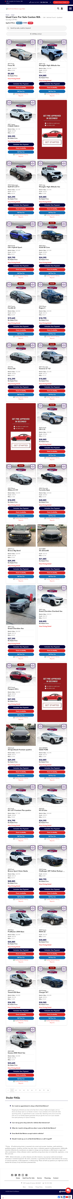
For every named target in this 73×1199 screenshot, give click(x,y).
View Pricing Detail (14, 78)
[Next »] (48, 1090)
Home (18, 1178)
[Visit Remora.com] (63, 1192)
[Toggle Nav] (70, 8)
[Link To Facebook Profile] (12, 1175)
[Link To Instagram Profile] (26, 1175)
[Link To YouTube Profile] (23, 1175)
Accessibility (48, 1187)
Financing (47, 1178)
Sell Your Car (21, 91)
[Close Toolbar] (3, 1197)
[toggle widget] (68, 1190)
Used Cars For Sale (29, 1178)
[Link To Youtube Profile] (67, 1198)
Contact (55, 1178)
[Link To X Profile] (16, 1175)
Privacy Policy (39, 1187)
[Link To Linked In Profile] (19, 1175)
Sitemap (31, 1187)
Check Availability (21, 87)
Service (39, 1178)
